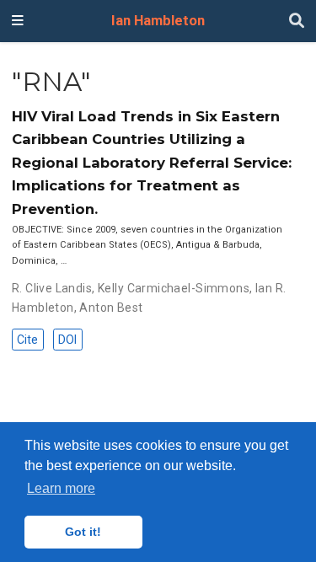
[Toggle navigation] (18, 21)
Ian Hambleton (158, 21)
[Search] (296, 21)
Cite (27, 339)
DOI (67, 339)
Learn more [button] (61, 488)
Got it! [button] (83, 531)
